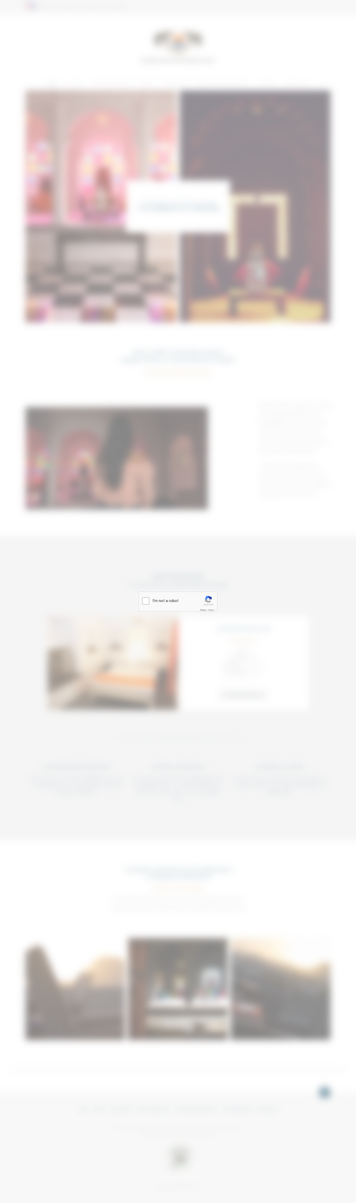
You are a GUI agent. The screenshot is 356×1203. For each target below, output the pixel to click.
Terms (211, 610)
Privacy (203, 610)
